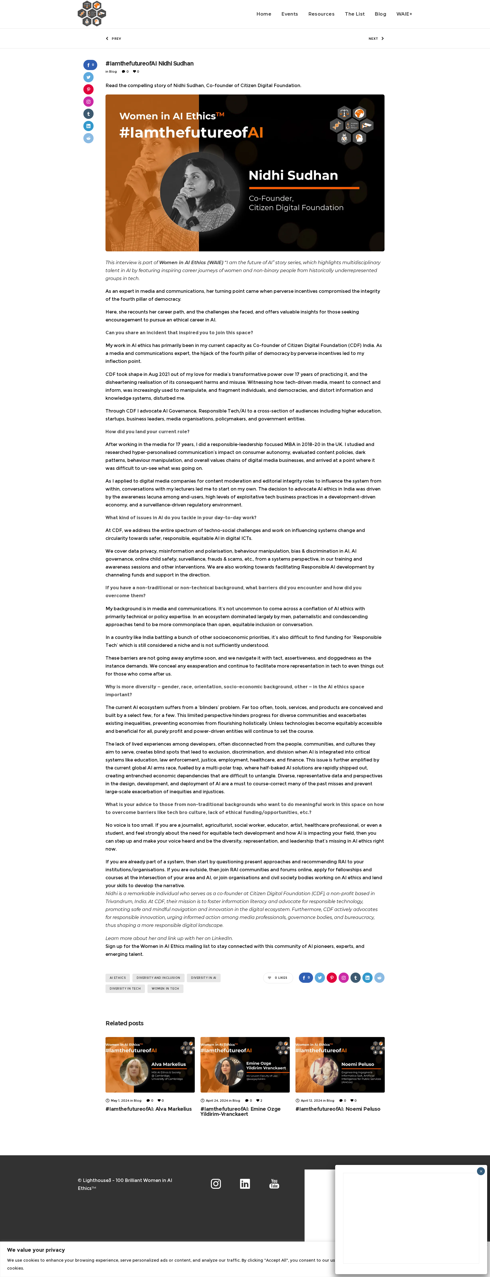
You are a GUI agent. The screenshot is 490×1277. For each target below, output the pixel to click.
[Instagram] (216, 1183)
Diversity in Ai (203, 978)
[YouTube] (274, 1183)
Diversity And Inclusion (158, 978)
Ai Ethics (118, 978)
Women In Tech (165, 988)
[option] (150, 1074)
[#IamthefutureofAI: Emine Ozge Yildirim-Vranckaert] (245, 1065)
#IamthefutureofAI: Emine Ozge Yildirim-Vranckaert (240, 1111)
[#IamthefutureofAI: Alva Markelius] (150, 1065)
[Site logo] (92, 14)
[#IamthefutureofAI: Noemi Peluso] (340, 1065)
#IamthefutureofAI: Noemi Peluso (338, 1109)
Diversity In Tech (125, 988)
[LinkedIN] (245, 1183)
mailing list (197, 946)
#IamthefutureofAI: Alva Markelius (148, 1109)
